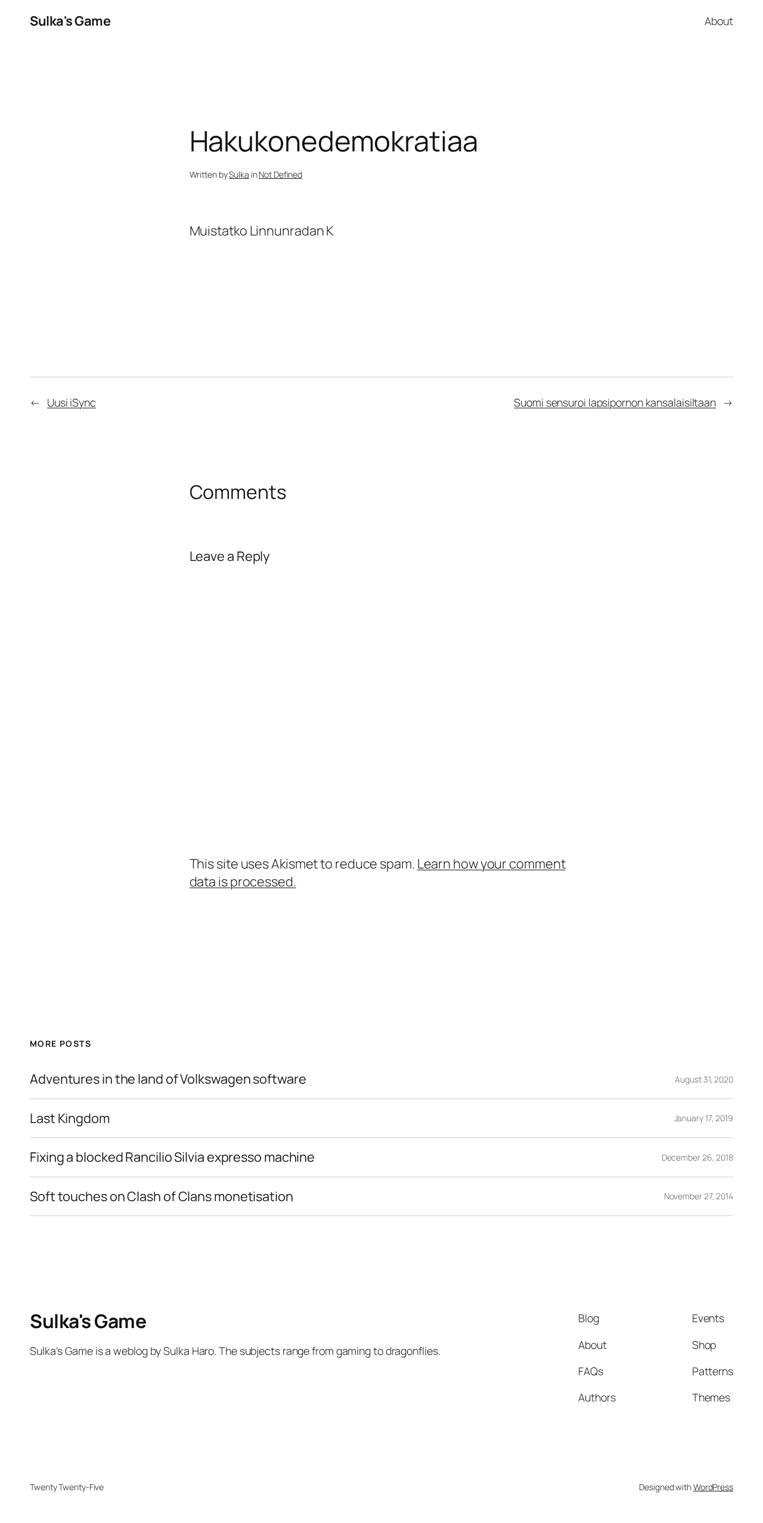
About (719, 21)
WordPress (713, 1487)
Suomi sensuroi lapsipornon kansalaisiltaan (615, 402)
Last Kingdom (70, 1118)
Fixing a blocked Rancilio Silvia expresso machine (172, 1157)
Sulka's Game (70, 21)
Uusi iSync (71, 402)
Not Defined (280, 174)
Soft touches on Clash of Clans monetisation (161, 1196)
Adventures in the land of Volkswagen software (168, 1079)
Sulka (239, 174)
